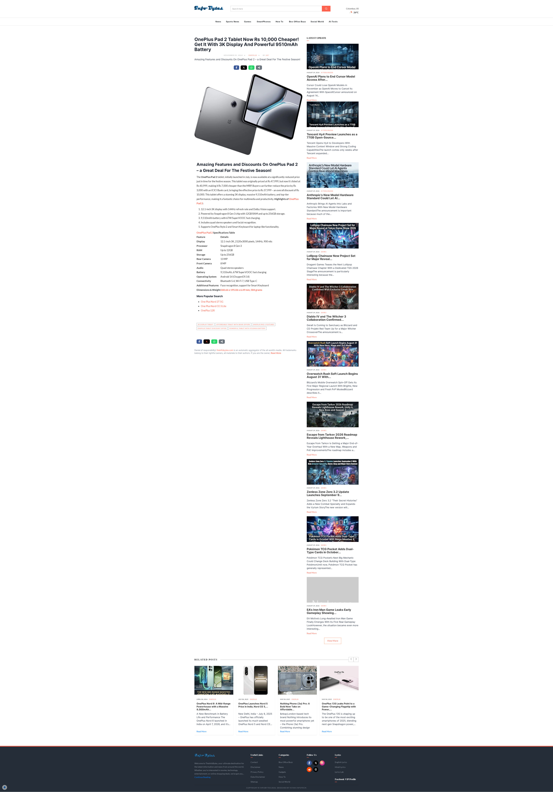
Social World (317, 21)
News (218, 21)
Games (247, 21)
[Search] (326, 9)
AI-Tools (333, 21)
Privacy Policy (265, 773)
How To (279, 21)
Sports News (232, 21)
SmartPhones (264, 21)
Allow (243, 779)
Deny (255, 779)
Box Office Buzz (297, 21)
